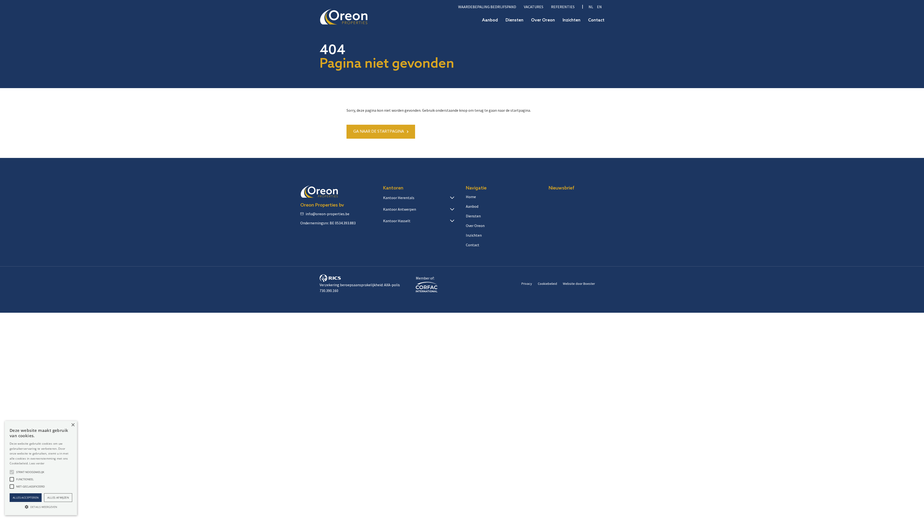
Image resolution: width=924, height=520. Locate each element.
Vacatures (533, 6)
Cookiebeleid (547, 283)
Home (471, 196)
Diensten (514, 20)
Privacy (526, 283)
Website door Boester (579, 283)
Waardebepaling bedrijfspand (487, 6)
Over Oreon (543, 20)
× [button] (73, 425)
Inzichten (571, 20)
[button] (12, 472)
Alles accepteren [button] (25, 497)
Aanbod (490, 20)
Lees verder (36, 463)
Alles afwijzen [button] (58, 497)
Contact (596, 20)
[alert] (41, 468)
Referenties (563, 6)
